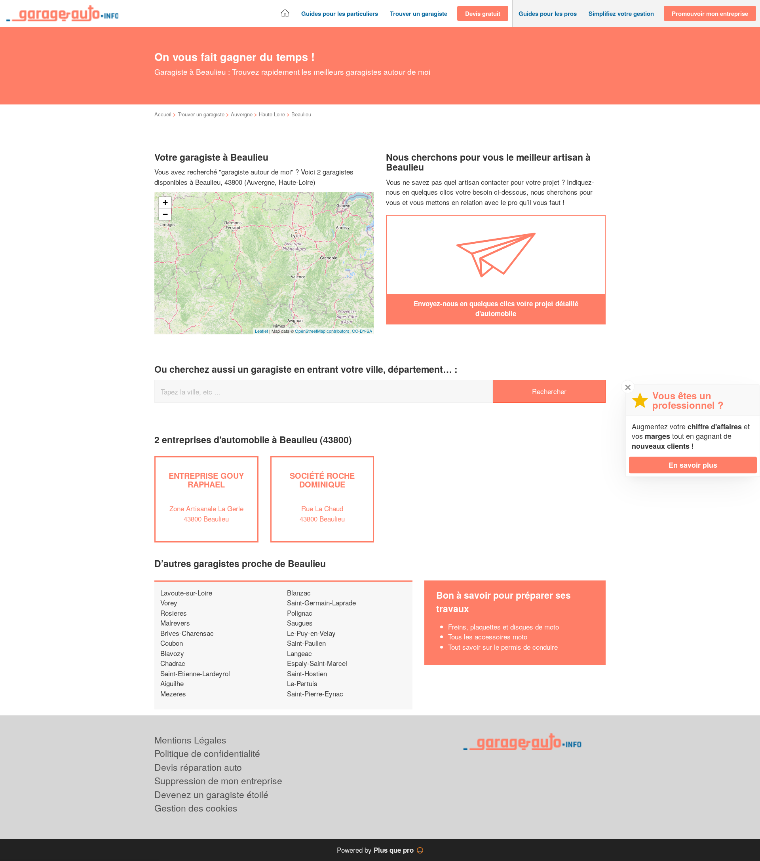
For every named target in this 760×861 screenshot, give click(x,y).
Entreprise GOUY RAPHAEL (206, 480)
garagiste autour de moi (256, 171)
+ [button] (165, 202)
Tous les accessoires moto (487, 636)
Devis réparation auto (198, 767)
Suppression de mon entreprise (218, 780)
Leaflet (261, 331)
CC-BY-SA (362, 331)
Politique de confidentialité (207, 753)
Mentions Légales (190, 739)
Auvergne (242, 114)
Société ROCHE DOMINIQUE (322, 480)
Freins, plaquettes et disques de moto (503, 627)
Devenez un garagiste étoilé (211, 794)
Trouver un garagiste (201, 114)
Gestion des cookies (196, 807)
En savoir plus (693, 465)
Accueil (162, 114)
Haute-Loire (272, 114)
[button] (339, 13)
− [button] (165, 214)
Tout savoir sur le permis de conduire (503, 647)
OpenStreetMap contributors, (323, 331)
